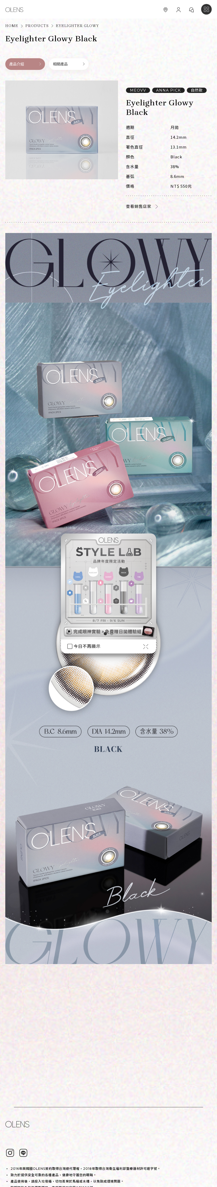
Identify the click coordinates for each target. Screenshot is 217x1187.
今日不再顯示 (87, 646)
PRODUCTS (37, 26)
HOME (11, 26)
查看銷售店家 (138, 206)
